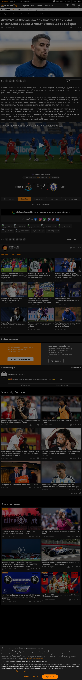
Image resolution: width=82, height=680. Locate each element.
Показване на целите (31, 677)
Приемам (50, 677)
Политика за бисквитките (36, 659)
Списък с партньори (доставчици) (14, 671)
